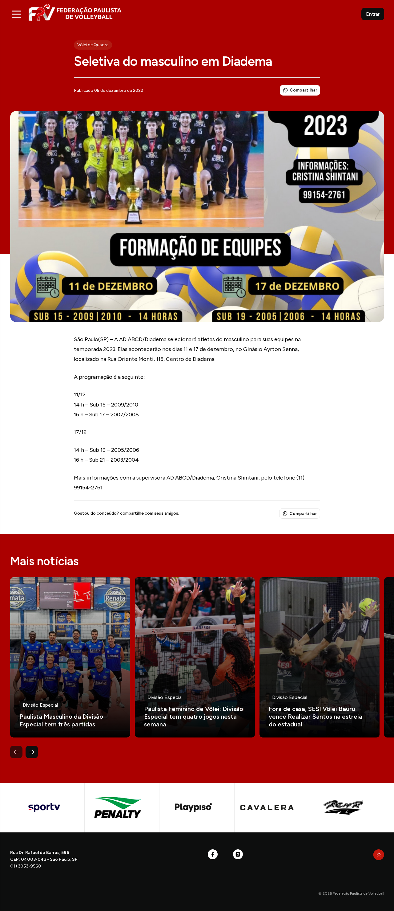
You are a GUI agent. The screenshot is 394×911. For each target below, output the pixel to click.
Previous (16, 752)
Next (32, 752)
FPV (75, 12)
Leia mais (70, 657)
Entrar (373, 14)
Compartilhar (303, 90)
